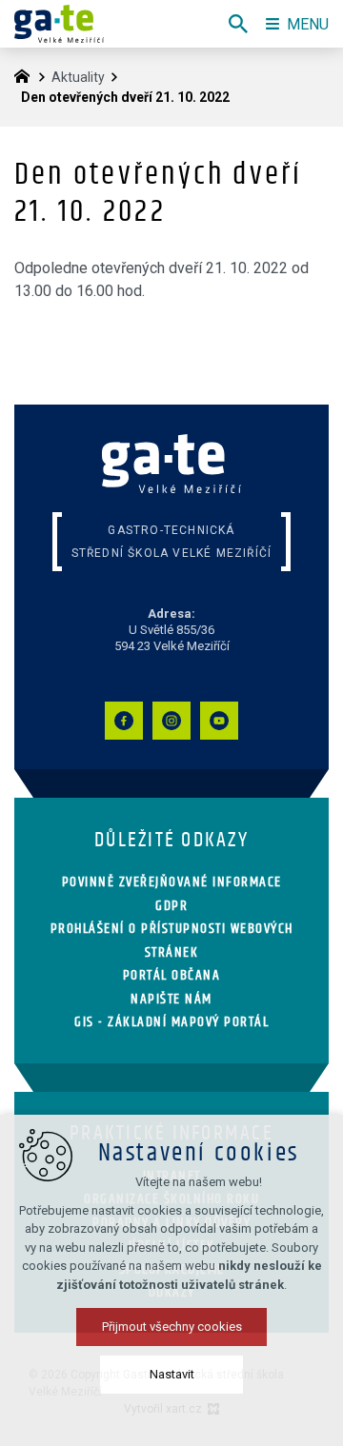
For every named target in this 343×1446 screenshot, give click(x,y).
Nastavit (172, 1374)
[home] (26, 74)
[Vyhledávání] (238, 23)
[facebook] (124, 721)
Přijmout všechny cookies (172, 1326)
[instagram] (171, 721)
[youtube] (219, 721)
